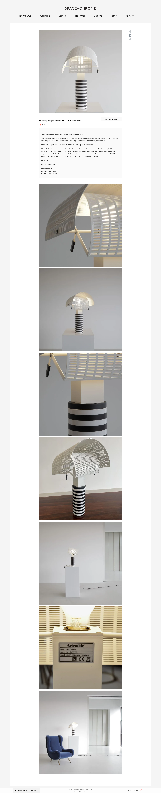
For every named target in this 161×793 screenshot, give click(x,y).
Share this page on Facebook (130, 35)
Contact (130, 16)
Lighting (62, 16)
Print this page (130, 31)
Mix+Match (80, 16)
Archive (98, 16)
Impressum (19, 790)
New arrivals (24, 16)
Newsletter (132, 790)
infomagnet (83, 791)
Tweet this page (130, 39)
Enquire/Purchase (111, 119)
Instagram (141, 790)
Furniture (45, 16)
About (114, 16)
